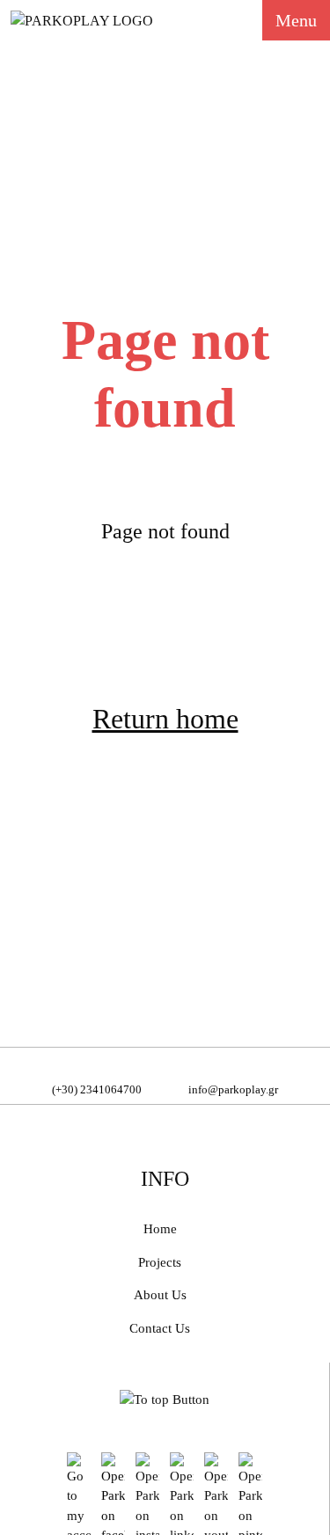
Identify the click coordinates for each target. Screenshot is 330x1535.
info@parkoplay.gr (233, 1089)
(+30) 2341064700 (97, 1089)
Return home (165, 719)
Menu (296, 20)
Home (160, 1229)
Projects (159, 1262)
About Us (160, 1295)
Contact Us (159, 1328)
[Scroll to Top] (164, 1399)
